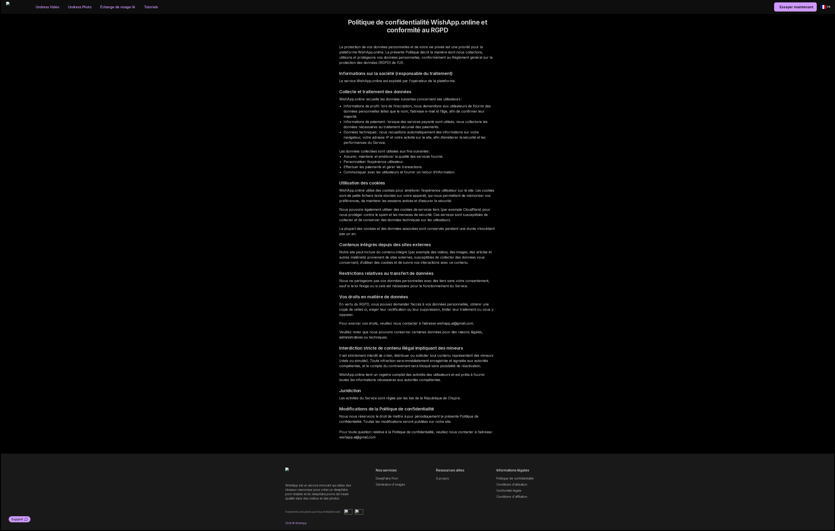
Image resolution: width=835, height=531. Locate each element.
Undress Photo (80, 7)
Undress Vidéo (47, 7)
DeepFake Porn (387, 478)
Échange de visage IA (117, 7)
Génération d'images (390, 484)
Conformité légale (508, 490)
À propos (442, 478)
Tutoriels (151, 7)
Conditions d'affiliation (511, 496)
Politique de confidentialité (515, 478)
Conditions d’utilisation (511, 484)
